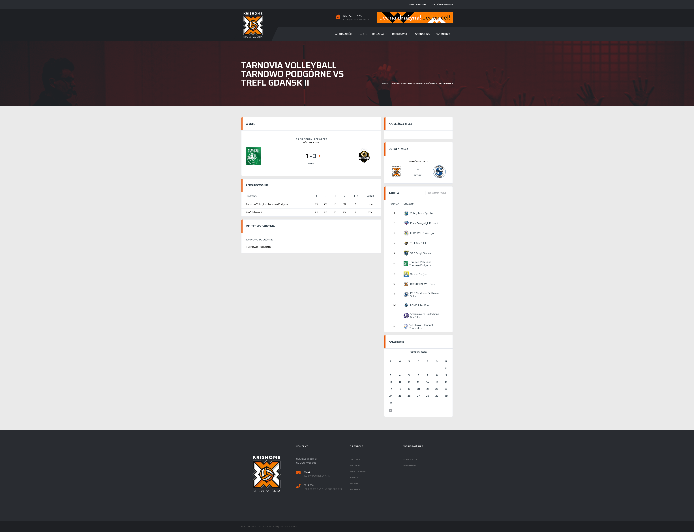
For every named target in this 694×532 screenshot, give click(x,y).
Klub (361, 34)
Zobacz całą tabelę (437, 193)
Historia (355, 465)
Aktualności (343, 34)
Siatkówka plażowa (442, 4)
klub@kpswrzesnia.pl (356, 19)
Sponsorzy (422, 34)
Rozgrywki (399, 34)
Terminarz (356, 489)
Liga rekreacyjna (417, 4)
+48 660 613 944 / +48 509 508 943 (322, 489)
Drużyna (378, 34)
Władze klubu (358, 471)
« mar (390, 410)
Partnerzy (443, 34)
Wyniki (354, 483)
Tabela (354, 477)
